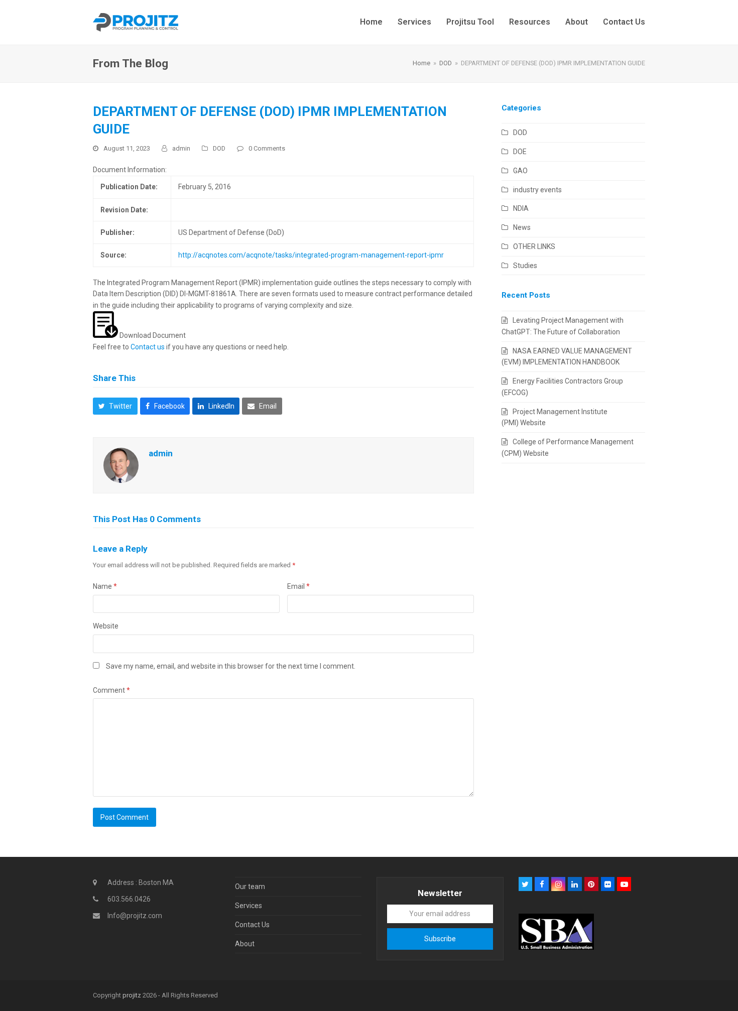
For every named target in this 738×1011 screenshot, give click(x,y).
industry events (537, 190)
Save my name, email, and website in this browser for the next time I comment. (230, 666)
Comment (111, 690)
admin (181, 148)
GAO (520, 171)
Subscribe (440, 939)
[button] (115, 406)
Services (248, 906)
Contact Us (252, 925)
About (245, 944)
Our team (250, 886)
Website (105, 626)
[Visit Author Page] (121, 464)
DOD (219, 148)
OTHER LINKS (534, 246)
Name (105, 586)
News (522, 227)
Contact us (148, 347)
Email (298, 586)
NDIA (521, 208)
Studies (525, 266)
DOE (520, 152)
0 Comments (267, 148)
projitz (131, 995)
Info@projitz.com (134, 916)
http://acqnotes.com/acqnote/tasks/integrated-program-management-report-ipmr (311, 255)
